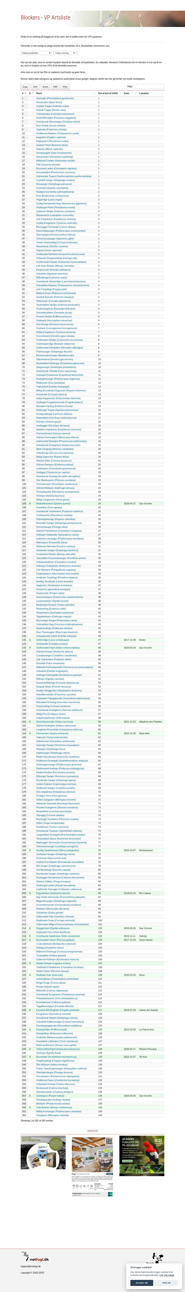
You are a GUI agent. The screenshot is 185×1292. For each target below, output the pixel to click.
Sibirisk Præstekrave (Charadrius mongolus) (59, 531)
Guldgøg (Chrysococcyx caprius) (53, 472)
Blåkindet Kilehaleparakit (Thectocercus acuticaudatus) (64, 667)
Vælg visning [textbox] (62, 53)
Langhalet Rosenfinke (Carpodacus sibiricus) (59, 729)
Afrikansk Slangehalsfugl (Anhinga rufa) (56, 258)
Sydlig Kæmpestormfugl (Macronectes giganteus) (61, 203)
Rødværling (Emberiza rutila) (51, 609)
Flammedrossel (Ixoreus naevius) (53, 433)
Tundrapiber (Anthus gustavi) (51, 955)
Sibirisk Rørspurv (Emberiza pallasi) (54, 464)
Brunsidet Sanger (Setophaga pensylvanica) (59, 523)
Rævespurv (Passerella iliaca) (51, 542)
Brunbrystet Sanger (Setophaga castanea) (57, 873)
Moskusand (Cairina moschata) (52, 1088)
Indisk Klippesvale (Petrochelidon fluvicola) (58, 398)
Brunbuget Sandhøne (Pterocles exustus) (57, 819)
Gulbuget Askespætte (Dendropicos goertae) (59, 675)
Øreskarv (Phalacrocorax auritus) (53, 1103)
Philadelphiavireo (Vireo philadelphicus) (56, 998)
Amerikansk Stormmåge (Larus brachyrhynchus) (61, 281)
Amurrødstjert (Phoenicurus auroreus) (55, 172)
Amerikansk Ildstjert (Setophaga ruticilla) (57, 1018)
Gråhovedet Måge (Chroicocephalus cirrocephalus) (62, 924)
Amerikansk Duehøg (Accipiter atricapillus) (58, 476)
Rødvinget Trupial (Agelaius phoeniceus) (57, 410)
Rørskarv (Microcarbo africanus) (52, 909)
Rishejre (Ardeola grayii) (48, 422)
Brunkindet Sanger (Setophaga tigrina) (56, 780)
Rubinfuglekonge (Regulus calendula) (55, 519)
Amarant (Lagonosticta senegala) (53, 589)
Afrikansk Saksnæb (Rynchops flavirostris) (58, 803)
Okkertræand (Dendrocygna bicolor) (54, 359)
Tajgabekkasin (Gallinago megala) (53, 616)
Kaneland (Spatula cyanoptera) (52, 188)
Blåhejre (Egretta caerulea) (50, 679)
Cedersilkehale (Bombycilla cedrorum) (56, 944)
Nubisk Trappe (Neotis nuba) (51, 110)
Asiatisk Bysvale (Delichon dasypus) (55, 297)
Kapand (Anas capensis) (49, 250)
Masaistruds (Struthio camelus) (52, 246)
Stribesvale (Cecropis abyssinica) (53, 301)
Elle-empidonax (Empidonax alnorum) (55, 792)
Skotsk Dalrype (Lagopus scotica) (53, 963)
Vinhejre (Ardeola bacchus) (50, 496)
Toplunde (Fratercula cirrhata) (51, 129)
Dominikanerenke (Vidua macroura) (54, 722)
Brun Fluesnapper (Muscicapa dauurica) (56, 632)
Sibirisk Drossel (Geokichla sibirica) (54, 651)
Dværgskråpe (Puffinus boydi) (51, 1029)
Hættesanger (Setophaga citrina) (53, 753)
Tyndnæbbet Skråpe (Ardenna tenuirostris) (58, 305)
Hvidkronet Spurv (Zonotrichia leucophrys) (57, 1080)
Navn (39, 93)
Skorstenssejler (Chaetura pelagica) (54, 1092)
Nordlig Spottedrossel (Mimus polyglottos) (57, 850)
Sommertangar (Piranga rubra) (51, 527)
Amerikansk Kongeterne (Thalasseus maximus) (60, 994)
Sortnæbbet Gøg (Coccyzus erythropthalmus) (59, 624)
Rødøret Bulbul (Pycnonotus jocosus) (55, 772)
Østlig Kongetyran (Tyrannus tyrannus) (56, 332)
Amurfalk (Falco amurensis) (50, 663)
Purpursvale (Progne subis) (50, 593)
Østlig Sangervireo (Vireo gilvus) (53, 499)
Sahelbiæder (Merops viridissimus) (54, 1107)
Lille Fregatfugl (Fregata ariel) (51, 289)
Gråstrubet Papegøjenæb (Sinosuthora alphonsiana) (63, 698)
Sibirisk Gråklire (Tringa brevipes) (53, 881)
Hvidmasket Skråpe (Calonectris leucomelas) (59, 340)
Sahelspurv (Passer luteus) (50, 1096)
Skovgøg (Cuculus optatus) (50, 815)
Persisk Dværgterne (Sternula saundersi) (57, 807)
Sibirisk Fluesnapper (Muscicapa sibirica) (57, 437)
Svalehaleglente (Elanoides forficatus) (55, 309)
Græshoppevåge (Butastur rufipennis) (55, 344)
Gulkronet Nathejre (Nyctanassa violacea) (57, 959)
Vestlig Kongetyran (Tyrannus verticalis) (56, 223)
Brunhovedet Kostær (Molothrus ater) (55, 355)
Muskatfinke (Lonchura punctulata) (54, 811)
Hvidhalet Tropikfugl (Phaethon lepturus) (57, 577)
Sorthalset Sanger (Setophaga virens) (55, 854)
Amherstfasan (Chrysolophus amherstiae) (57, 979)
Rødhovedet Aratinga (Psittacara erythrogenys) (60, 768)
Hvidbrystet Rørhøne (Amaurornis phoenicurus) (60, 254)
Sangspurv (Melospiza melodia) (52, 1115)
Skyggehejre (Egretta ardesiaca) (52, 928)
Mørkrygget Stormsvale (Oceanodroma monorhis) (61, 842)
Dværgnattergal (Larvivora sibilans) (54, 414)
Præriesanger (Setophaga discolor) (54, 351)
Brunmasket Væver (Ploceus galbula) (55, 940)
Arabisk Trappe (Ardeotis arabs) (52, 106)
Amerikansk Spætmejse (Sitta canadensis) (58, 936)
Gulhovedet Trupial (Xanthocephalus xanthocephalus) (63, 176)
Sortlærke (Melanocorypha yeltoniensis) (56, 1037)
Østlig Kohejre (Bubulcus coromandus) (56, 293)
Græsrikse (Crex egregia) (49, 507)
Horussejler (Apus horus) (49, 102)
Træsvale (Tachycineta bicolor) (52, 737)
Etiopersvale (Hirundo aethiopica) (53, 270)
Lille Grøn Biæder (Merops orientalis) (55, 266)
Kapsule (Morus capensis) (49, 149)
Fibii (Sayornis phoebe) (48, 164)
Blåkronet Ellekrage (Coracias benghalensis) (59, 951)
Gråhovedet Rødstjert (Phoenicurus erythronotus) (61, 441)
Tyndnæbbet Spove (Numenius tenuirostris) (58, 838)
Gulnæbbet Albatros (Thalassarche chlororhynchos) (62, 285)
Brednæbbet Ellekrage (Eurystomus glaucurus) (60, 363)
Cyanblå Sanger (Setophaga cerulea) (55, 180)
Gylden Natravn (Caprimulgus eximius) (56, 784)
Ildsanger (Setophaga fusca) (50, 749)
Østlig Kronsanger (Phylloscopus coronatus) (58, 1111)
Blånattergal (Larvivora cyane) (51, 277)
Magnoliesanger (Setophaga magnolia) (56, 901)
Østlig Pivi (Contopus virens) (50, 714)
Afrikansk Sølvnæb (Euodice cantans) (55, 546)
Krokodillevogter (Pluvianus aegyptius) (56, 118)
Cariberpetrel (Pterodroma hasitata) (54, 515)
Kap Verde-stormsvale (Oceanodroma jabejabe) (60, 897)
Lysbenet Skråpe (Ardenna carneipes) (55, 211)
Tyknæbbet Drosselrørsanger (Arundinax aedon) (61, 558)
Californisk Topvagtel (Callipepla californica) (59, 889)
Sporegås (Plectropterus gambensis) (55, 98)
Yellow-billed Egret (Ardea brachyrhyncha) (58, 1049)
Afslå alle (166, 1283)
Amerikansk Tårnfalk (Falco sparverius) (56, 371)
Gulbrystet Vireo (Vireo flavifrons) (53, 932)
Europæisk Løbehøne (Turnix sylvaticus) (57, 1041)
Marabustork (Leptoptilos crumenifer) (55, 215)
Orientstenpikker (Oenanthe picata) (54, 312)
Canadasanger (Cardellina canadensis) (56, 655)
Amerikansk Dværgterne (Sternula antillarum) (59, 710)
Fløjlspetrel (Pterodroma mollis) (52, 141)
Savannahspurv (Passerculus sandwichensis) (59, 597)
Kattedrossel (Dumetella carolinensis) (55, 741)
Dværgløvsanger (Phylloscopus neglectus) (58, 379)
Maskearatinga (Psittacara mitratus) (54, 628)
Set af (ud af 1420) (108, 93)
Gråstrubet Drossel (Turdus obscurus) (55, 1084)
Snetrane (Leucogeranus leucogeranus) (56, 328)
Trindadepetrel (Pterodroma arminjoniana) (57, 492)
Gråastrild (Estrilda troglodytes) (52, 671)
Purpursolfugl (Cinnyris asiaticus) (53, 706)
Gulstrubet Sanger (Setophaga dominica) (57, 550)
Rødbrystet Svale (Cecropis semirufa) (55, 920)
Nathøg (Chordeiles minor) (50, 948)
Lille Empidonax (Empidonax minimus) (56, 219)
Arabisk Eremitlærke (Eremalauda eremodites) (60, 862)
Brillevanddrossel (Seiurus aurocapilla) (56, 1045)
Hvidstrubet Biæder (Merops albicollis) (55, 554)
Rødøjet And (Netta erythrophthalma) (55, 192)
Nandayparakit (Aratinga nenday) (53, 1099)
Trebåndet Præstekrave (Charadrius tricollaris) (60, 967)
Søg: (129, 86)
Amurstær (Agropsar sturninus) (52, 273)
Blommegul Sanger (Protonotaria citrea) (56, 620)
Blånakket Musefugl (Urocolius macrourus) (58, 702)
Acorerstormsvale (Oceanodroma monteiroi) (58, 905)
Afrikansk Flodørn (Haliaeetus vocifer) (55, 160)
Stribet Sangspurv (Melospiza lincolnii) (56, 799)
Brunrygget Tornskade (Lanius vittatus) (56, 227)
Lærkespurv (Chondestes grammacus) (55, 468)
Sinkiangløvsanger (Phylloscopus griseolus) (59, 764)
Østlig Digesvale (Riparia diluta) (52, 457)
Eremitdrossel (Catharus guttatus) (53, 1002)
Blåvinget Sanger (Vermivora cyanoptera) (57, 776)
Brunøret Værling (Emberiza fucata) (54, 406)
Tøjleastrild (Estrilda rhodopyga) (52, 386)
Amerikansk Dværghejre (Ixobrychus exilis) (58, 445)
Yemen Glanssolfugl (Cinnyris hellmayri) (56, 242)
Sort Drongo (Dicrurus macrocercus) (54, 324)
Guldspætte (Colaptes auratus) (52, 644)
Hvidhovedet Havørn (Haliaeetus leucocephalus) (61, 262)
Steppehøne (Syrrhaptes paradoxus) (55, 612)
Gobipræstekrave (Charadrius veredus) (56, 562)
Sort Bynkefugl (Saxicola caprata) (53, 870)
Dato (126, 93)
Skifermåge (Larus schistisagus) (52, 640)
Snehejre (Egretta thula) (48, 1053)
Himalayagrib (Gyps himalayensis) (54, 153)
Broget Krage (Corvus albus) (50, 983)
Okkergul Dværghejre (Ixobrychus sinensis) (58, 566)
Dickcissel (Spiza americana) (51, 858)
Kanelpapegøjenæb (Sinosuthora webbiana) (59, 1025)
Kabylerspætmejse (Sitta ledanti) (53, 718)
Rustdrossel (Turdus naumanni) (52, 827)
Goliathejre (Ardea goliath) (49, 912)
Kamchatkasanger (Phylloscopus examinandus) (60, 231)
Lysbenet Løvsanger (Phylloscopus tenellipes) (60, 538)
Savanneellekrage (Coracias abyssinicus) (57, 683)
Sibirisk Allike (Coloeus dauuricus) (54, 460)
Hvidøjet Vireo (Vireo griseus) (51, 796)
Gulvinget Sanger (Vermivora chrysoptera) (57, 745)
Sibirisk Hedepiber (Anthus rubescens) (56, 725)
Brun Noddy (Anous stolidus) (51, 125)
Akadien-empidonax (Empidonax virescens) (58, 429)
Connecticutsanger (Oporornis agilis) (55, 238)
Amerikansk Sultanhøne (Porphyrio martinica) (59, 511)
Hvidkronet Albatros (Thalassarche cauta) (57, 133)
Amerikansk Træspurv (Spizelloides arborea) (59, 831)
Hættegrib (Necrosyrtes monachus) (54, 320)
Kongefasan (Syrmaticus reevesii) (53, 1014)
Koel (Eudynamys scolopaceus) (52, 196)
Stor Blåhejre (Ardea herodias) (51, 1064)
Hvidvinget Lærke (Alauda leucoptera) (55, 885)
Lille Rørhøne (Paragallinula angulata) (56, 570)
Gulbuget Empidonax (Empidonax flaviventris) (59, 375)
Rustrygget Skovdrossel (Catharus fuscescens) (60, 877)
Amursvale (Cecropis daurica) (51, 394)
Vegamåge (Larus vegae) (49, 199)
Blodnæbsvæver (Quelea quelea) (53, 503)
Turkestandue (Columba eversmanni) (55, 114)
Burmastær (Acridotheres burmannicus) (56, 1057)
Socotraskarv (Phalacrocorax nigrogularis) (57, 1076)
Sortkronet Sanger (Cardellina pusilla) (55, 788)
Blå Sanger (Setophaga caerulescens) (55, 866)
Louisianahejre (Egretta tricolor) (52, 601)
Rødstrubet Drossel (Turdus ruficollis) (55, 605)
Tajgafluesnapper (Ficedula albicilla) (55, 1006)
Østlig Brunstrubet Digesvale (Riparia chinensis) (61, 390)
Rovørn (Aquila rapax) (47, 986)
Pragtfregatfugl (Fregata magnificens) (55, 1061)
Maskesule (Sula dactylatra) (50, 383)
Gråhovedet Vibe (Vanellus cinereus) (55, 916)
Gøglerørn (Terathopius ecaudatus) (54, 585)
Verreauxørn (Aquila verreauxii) (52, 733)
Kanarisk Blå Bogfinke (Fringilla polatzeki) (57, 1010)
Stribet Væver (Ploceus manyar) (52, 971)
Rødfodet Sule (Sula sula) (49, 975)
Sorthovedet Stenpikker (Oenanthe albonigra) (59, 347)
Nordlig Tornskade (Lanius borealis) (54, 581)
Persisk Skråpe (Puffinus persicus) (54, 316)
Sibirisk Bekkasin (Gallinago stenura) (55, 488)
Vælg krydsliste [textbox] (30, 53)
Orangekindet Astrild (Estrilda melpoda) (56, 636)
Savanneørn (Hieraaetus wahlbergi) (54, 157)
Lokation (144, 93)
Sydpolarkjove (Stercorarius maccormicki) (57, 573)
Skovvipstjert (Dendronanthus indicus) (55, 234)
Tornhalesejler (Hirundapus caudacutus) (56, 484)
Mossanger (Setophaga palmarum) (54, 184)
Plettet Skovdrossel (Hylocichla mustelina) (57, 757)
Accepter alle (142, 1283)
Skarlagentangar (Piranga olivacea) (54, 1072)
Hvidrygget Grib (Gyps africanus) (53, 425)
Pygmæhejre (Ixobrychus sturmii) (53, 893)
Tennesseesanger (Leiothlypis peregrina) (57, 846)
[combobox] (37, 53)
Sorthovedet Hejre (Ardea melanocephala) (58, 648)
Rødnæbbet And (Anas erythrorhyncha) (56, 418)
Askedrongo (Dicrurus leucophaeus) (54, 453)
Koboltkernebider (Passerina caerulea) (56, 694)
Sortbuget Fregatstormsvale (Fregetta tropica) (59, 402)
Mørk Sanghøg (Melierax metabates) (55, 449)
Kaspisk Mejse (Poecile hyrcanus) (53, 686)
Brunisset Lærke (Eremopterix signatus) (56, 168)
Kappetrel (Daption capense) (51, 137)
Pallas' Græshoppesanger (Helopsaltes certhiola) (61, 1068)
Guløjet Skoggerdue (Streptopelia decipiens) (59, 690)
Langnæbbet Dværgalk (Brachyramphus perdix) (60, 835)
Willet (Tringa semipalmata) (50, 823)
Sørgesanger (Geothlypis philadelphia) (56, 367)
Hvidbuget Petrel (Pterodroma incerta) (55, 207)
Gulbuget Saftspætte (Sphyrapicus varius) (57, 535)
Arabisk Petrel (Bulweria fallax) (52, 145)
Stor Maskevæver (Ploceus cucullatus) (56, 480)
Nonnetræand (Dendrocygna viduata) (55, 336)
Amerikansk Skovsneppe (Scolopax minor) (58, 121)
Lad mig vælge (167, 1275)
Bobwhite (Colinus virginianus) (52, 990)
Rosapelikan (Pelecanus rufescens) (54, 1033)
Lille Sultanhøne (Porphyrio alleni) (53, 659)
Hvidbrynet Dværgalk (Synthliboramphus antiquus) (62, 760)
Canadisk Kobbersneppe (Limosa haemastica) (60, 1022)
